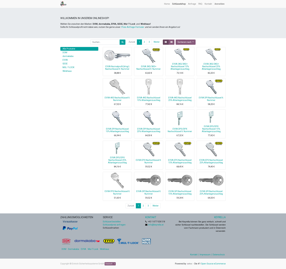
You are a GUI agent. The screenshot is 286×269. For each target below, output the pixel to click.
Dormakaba (73, 249)
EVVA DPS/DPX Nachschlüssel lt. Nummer (180, 130)
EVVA (83, 249)
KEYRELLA (220, 217)
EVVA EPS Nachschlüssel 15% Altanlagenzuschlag (180, 161)
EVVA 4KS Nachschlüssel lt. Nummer (117, 98)
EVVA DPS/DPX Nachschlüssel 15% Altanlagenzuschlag (211, 129)
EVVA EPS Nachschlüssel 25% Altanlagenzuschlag (211, 161)
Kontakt (194, 254)
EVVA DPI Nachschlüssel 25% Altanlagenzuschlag (148, 130)
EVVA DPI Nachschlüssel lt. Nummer (211, 98)
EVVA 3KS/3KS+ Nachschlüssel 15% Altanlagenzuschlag (180, 66)
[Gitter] (166, 42)
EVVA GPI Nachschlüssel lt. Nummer (148, 192)
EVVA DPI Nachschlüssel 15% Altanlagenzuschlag (117, 130)
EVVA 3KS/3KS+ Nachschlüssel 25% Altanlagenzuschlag (211, 66)
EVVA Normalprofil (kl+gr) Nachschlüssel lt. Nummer (117, 67)
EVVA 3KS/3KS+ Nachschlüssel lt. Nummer (148, 67)
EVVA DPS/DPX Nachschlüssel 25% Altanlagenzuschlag (117, 160)
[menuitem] (167, 4)
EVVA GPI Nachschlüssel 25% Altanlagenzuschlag (211, 192)
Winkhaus (104, 249)
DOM (64, 249)
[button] (186, 42)
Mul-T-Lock (93, 249)
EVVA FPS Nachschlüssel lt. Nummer (117, 192)
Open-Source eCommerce (213, 263)
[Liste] (171, 42)
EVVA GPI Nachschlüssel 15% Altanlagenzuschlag (180, 192)
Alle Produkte (69, 49)
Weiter (157, 42)
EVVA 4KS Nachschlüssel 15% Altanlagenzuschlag (148, 98)
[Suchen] (122, 42)
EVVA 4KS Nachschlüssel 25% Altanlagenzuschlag (180, 98)
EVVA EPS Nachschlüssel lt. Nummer (148, 161)
